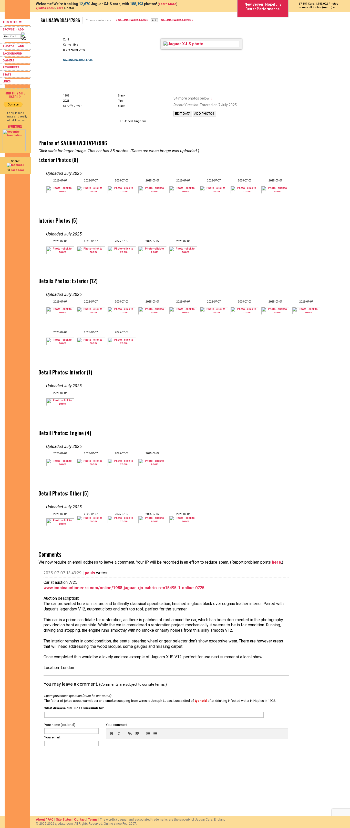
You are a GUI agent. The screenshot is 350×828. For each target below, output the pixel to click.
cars (60, 8)
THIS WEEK (10, 22)
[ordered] (148, 733)
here (276, 562)
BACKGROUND (12, 53)
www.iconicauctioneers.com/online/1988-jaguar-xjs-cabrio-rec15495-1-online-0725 (124, 587)
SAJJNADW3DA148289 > (177, 20)
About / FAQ (45, 819)
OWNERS (9, 60)
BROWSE (8, 29)
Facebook (17, 170)
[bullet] (155, 733)
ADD (21, 29)
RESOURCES (11, 67)
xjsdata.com (45, 8)
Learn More (167, 4)
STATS (7, 74)
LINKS (7, 81)
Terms (93, 819)
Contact (80, 819)
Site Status (64, 819)
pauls (90, 573)
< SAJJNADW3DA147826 (132, 20)
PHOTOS (9, 46)
